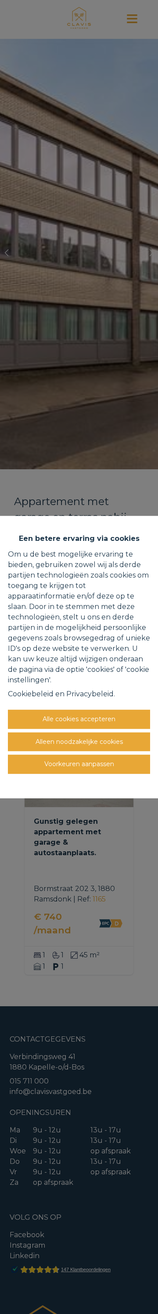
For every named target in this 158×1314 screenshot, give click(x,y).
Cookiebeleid (31, 694)
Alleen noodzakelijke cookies (79, 741)
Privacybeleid (90, 694)
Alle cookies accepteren (79, 719)
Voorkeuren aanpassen (79, 764)
